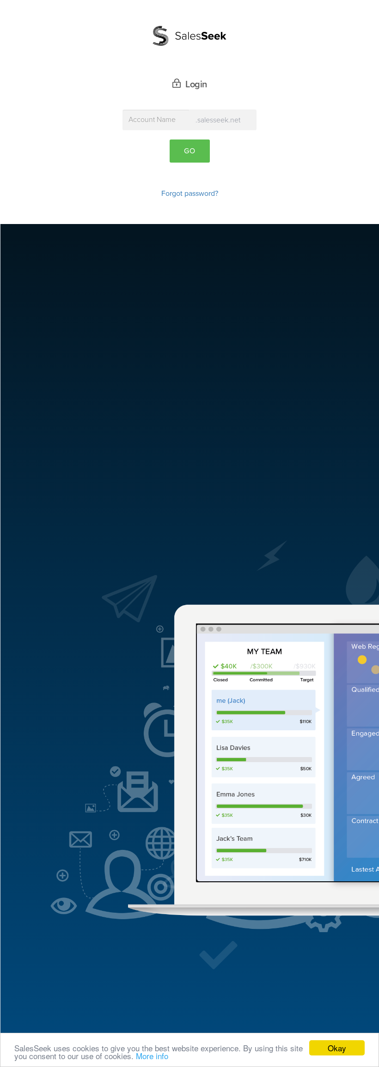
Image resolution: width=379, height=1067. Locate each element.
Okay (337, 1048)
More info (152, 1055)
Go (190, 151)
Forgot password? (189, 193)
